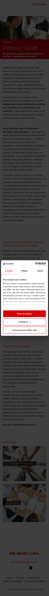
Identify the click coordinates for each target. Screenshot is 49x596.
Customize (23, 322)
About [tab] (40, 271)
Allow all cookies (24, 314)
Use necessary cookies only (24, 330)
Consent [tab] (9, 271)
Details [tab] (24, 271)
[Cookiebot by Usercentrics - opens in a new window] (35, 263)
